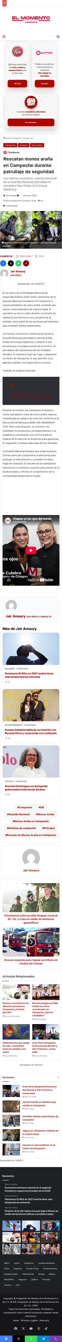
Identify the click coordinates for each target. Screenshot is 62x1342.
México (52, 1274)
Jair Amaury (11, 195)
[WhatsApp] (18, 263)
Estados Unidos (11, 1274)
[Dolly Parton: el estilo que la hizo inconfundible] (50, 1249)
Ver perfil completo (39, 616)
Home (16, 1320)
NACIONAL (9, 1279)
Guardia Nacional (19, 814)
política (34, 1279)
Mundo (41, 1274)
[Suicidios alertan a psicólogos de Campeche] (11, 1121)
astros (17, 1263)
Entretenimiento (50, 1268)
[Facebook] (3, 263)
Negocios (22, 1279)
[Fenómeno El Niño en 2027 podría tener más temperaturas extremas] (31, 1225)
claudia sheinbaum (46, 1263)
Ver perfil (16, 275)
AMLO (7, 1263)
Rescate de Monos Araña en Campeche (31, 835)
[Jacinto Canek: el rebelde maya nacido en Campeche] (11, 1106)
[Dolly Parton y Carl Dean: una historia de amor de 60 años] (11, 1249)
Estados (17, 138)
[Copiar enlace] (26, 263)
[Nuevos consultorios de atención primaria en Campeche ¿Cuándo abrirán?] (16, 992)
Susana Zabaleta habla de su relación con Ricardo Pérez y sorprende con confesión (31, 731)
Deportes (18, 1268)
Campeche (27, 138)
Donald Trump (32, 1268)
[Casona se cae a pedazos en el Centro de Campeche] (11, 1149)
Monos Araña (46, 814)
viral (17, 1285)
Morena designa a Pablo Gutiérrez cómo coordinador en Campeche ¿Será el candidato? (45, 1009)
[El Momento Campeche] (31, 20)
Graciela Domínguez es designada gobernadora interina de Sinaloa (26, 787)
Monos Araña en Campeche (31, 821)
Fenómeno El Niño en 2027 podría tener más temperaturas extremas (29, 675)
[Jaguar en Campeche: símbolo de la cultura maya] (11, 1135)
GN (42, 807)
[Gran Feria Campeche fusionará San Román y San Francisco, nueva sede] (45, 1032)
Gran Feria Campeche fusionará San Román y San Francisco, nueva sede (39, 1090)
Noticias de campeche (22, 828)
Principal (49, 828)
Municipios (37, 145)
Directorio (44, 1320)
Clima (6, 1268)
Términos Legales (29, 1320)
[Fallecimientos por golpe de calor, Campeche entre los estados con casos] (16, 1032)
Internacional (28, 1274)
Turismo (7, 1285)
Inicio (8, 138)
